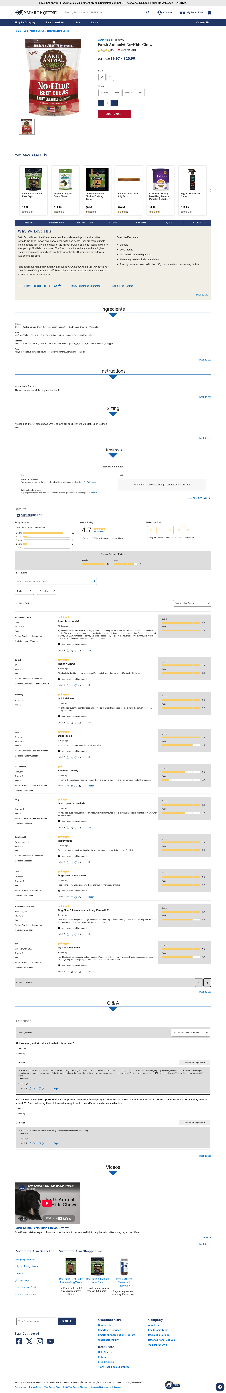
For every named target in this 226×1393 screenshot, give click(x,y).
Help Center (105, 1352)
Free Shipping (106, 1362)
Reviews (141, 222)
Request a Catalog (159, 1335)
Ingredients (57, 222)
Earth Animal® (106, 39)
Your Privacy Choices (77, 1387)
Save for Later (128, 49)
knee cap (19, 1273)
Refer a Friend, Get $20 (161, 1339)
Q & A (169, 222)
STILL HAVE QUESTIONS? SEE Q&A (38, 286)
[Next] (209, 190)
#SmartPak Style (158, 1344)
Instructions (84, 222)
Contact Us (104, 1325)
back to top (202, 294)
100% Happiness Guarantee (86, 285)
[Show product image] (54, 77)
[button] (148, 12)
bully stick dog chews (26, 1266)
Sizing (113, 222)
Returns (102, 1357)
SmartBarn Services (109, 1330)
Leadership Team (158, 1330)
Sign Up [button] (67, 1321)
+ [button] (114, 102)
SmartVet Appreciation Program (116, 1335)
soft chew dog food (25, 1287)
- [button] (101, 102)
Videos (197, 222)
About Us (153, 1325)
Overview (29, 222)
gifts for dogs (22, 1280)
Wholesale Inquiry (108, 1339)
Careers (117, 1387)
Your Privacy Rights (52, 1387)
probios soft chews (25, 1294)
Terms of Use (20, 1387)
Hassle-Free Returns (122, 285)
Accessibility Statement (101, 1387)
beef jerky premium (25, 1259)
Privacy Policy (35, 1387)
